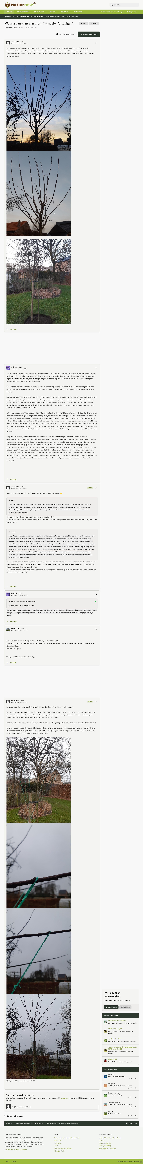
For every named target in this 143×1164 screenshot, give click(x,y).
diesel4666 (9, 27)
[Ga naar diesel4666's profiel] (8, 43)
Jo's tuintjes (117, 1113)
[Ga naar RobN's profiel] (105, 1040)
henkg (110, 1076)
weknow (14, 367)
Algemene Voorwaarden (107, 1148)
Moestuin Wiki (59, 1151)
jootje (110, 1113)
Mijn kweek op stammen (117, 1021)
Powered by (128, 1161)
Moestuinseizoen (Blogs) (62, 1148)
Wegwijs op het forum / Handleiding (67, 1138)
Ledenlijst (57, 1143)
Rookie (114, 1062)
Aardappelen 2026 (114, 1039)
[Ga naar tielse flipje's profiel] (8, 629)
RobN (113, 1041)
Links (56, 1146)
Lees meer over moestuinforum (16, 1150)
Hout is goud (112, 1059)
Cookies (14, 1161)
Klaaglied (111, 1084)
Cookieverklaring (105, 1143)
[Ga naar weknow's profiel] (8, 368)
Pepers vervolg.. (114, 1093)
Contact (101, 1140)
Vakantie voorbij (114, 1102)
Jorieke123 (115, 1031)
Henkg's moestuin (119, 1076)
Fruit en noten (31, 27)
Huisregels (58, 1140)
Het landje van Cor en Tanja (123, 1085)
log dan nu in (65, 1098)
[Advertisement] (52, 348)
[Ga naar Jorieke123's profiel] (105, 1031)
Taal (7, 1161)
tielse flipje (15, 629)
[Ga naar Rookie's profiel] (105, 1060)
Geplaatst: (128, 1023)
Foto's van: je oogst (115, 1029)
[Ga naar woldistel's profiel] (105, 1022)
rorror (110, 1095)
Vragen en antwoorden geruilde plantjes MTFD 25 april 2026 (122, 1048)
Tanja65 (110, 1085)
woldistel (114, 1023)
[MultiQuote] (7, 329)
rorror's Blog (118, 1095)
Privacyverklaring (105, 1146)
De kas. (110, 1112)
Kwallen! (111, 1074)
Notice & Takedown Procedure (109, 1138)
